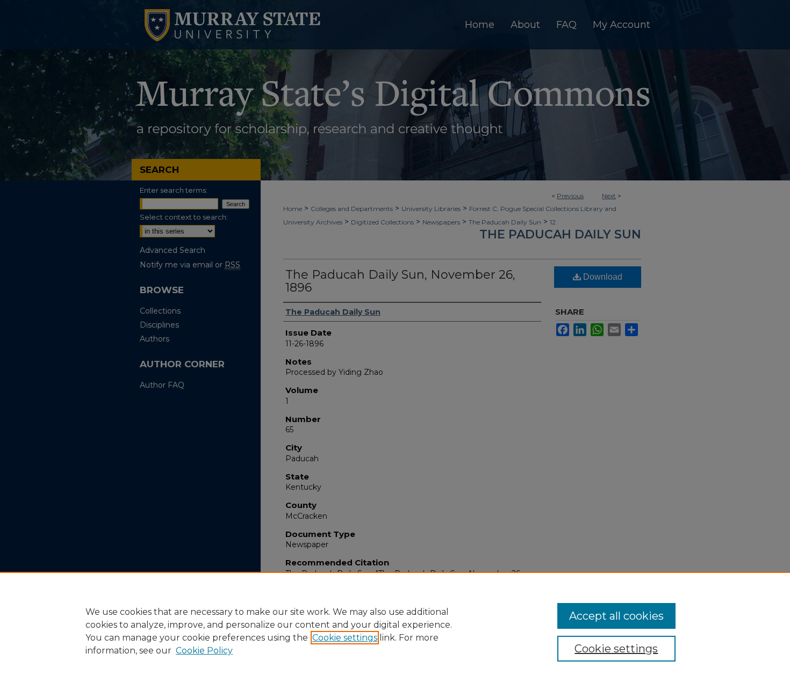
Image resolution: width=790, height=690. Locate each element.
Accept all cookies (616, 615)
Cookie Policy (204, 650)
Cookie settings (344, 638)
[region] (395, 631)
